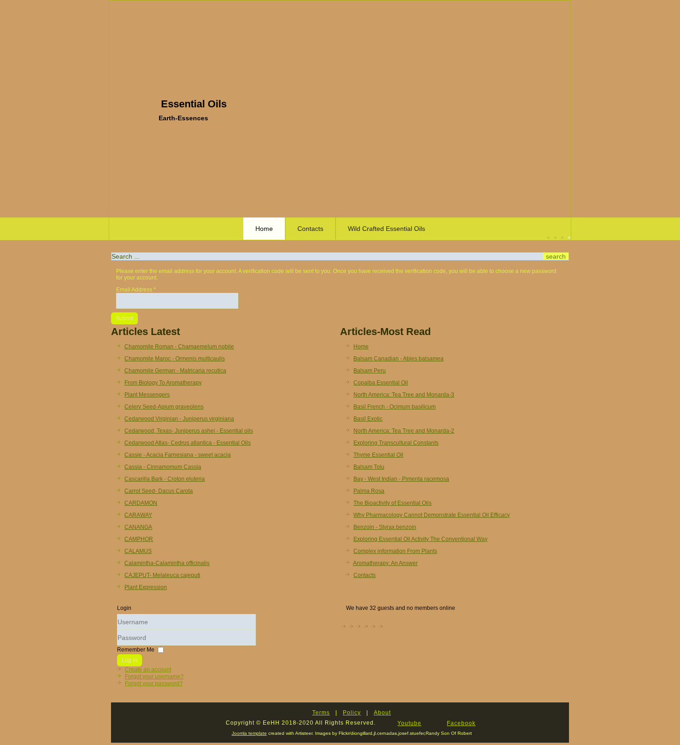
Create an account (148, 669)
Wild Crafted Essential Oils (386, 228)
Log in (129, 660)
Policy (352, 712)
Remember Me (136, 649)
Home (264, 228)
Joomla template (249, 733)
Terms (321, 712)
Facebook (461, 723)
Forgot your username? (154, 676)
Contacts (310, 228)
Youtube (409, 723)
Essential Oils (194, 104)
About (382, 712)
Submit (124, 318)
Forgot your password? (154, 683)
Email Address (136, 289)
